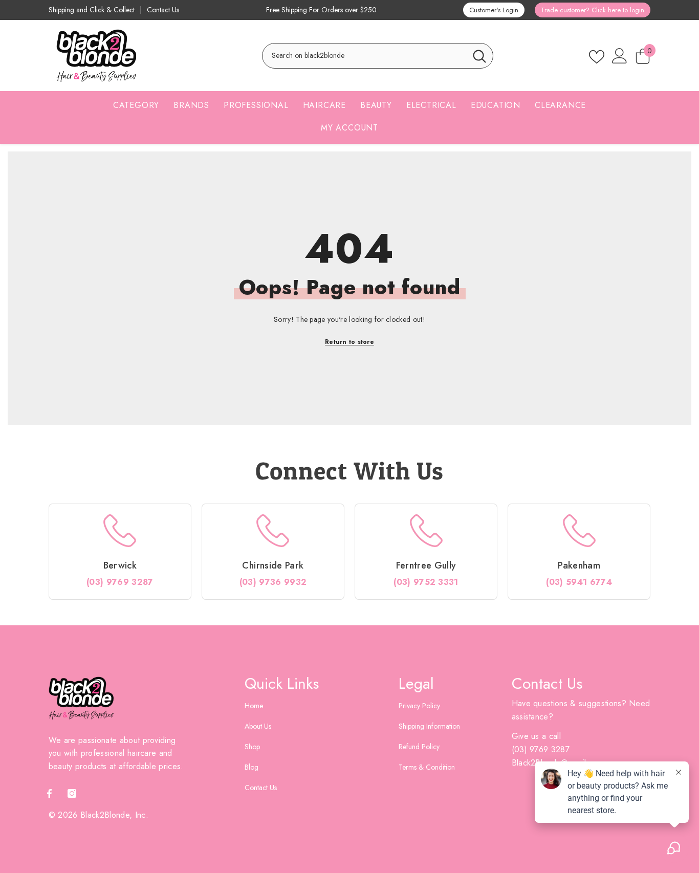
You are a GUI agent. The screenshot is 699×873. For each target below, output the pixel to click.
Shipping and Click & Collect (92, 10)
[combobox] (365, 55)
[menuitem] (136, 108)
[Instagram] (71, 793)
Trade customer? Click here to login (592, 10)
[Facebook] (49, 793)
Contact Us (163, 10)
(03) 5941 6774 (578, 582)
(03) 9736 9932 (273, 582)
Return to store (349, 341)
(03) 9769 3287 (119, 582)
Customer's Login (493, 10)
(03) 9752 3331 (426, 582)
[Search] (378, 56)
